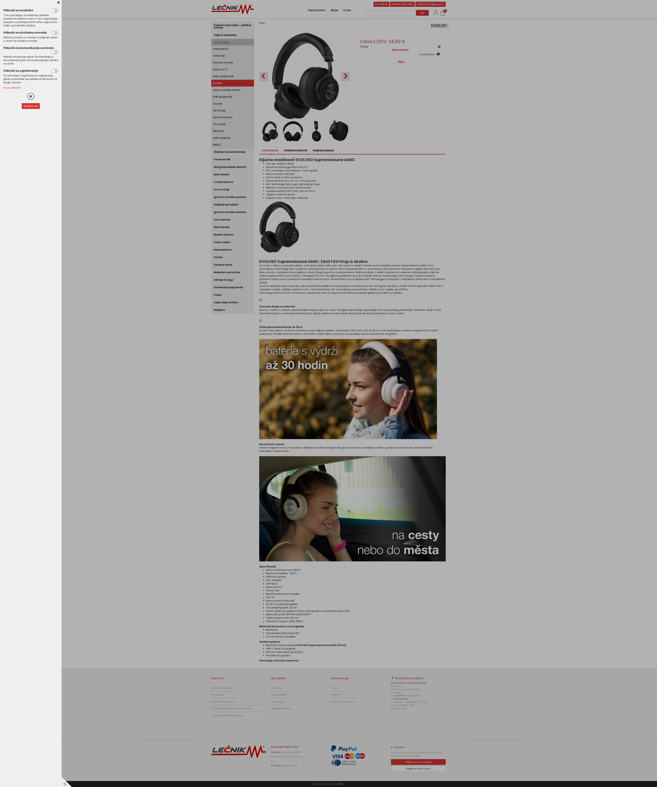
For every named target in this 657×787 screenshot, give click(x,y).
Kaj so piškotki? (12, 87)
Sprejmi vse (31, 106)
